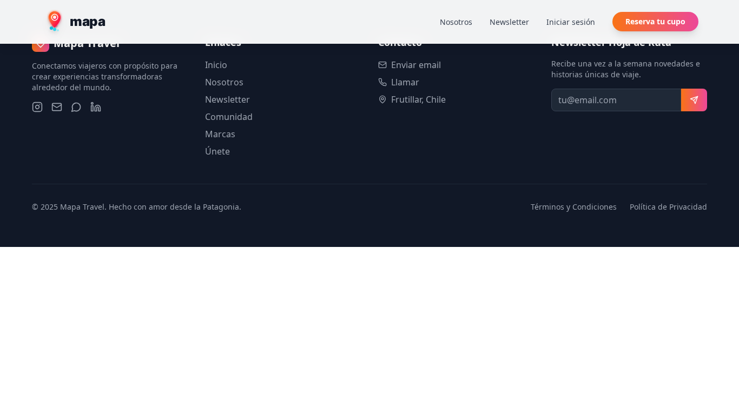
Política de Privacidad (668, 207)
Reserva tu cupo (655, 21)
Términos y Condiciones (574, 207)
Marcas (220, 134)
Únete (217, 151)
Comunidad (229, 117)
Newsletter (509, 22)
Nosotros (456, 22)
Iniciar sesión (570, 22)
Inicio (216, 65)
